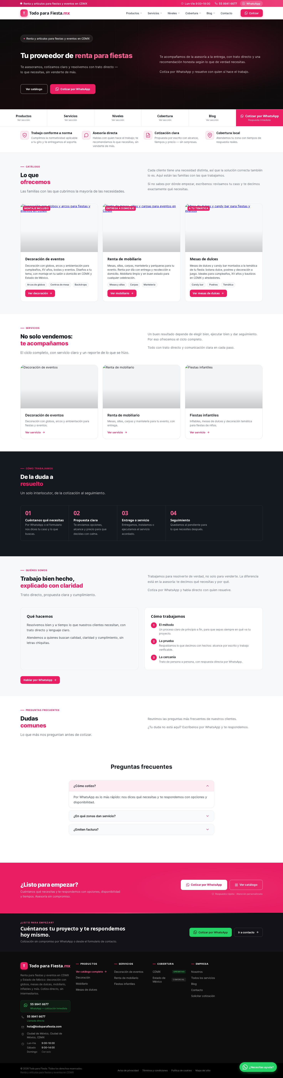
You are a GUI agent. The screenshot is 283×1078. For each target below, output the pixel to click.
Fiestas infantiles (124, 983)
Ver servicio (33, 432)
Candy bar (197, 284)
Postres (213, 284)
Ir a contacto (246, 932)
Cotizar (254, 13)
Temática (228, 284)
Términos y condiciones (155, 1070)
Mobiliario (82, 983)
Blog (209, 13)
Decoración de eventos (44, 259)
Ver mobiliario (120, 293)
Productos (132, 13)
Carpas (134, 284)
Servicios (153, 13)
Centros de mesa (59, 284)
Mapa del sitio (202, 1070)
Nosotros (197, 971)
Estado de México (169, 979)
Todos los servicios (203, 977)
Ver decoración (38, 293)
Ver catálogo (34, 89)
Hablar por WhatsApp (37, 680)
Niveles (172, 13)
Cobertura (191, 13)
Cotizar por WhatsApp (75, 89)
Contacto (226, 13)
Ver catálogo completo (89, 971)
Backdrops (81, 284)
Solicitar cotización (203, 996)
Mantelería (149, 284)
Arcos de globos (36, 284)
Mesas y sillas (117, 284)
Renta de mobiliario (124, 259)
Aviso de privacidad (128, 1070)
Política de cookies (181, 1070)
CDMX (169, 971)
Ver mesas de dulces (206, 293)
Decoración (83, 977)
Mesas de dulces (204, 259)
